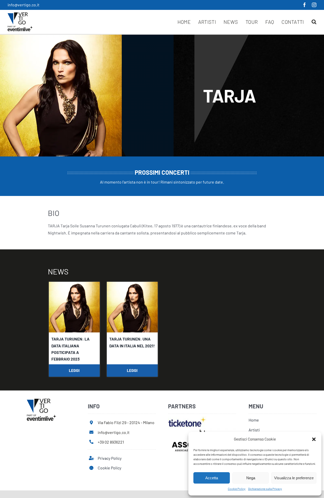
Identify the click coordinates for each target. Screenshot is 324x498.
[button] (313, 439)
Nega (250, 478)
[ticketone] (187, 418)
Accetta (211, 478)
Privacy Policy (110, 458)
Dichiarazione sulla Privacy (265, 488)
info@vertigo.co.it (23, 4)
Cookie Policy (237, 488)
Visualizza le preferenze (294, 478)
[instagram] (314, 5)
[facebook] (304, 5)
